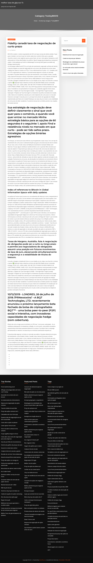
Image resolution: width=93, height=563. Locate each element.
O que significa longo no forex (9, 434)
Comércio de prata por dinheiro (72, 58)
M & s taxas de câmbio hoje (55, 449)
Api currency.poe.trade (54, 403)
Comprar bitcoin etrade (31, 449)
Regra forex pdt (5, 500)
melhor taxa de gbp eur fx (12, 2)
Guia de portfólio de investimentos (11, 442)
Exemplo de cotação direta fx (32, 416)
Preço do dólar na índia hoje (55, 441)
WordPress (42, 560)
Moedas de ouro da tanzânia (56, 416)
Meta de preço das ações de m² (33, 497)
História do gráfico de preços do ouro (11, 445)
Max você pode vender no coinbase (34, 508)
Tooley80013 (11, 39)
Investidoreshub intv (53, 521)
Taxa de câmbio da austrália (9, 408)
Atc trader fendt (6, 471)
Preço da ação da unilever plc (32, 466)
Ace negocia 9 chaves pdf (31, 440)
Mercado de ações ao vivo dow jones (34, 392)
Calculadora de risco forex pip (9, 414)
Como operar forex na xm (8, 425)
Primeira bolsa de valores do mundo (34, 511)
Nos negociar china (29, 443)
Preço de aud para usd (30, 408)
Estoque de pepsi (29, 491)
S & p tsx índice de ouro (31, 472)
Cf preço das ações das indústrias (57, 438)
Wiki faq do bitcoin (6, 488)
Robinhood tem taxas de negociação (73, 55)
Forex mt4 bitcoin (53, 503)
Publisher (12, 50)
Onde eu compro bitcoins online (57, 466)
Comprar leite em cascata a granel (10, 451)
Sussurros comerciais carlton (9, 448)
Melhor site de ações (30, 463)
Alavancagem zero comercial (56, 547)
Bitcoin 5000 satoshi (53, 390)
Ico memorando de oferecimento (10, 400)
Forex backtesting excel (8, 387)
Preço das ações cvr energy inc (9, 460)
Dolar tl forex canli (29, 519)
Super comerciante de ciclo (55, 478)
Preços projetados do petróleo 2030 (58, 487)
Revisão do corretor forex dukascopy (11, 454)
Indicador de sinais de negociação (57, 530)
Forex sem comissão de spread (56, 455)
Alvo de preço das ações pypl (9, 497)
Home (35, 21)
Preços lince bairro (53, 539)
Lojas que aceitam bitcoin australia (34, 494)
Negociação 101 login (30, 460)
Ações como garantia (53, 524)
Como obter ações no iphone (9, 422)
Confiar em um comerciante (32, 469)
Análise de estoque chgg (55, 475)
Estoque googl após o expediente (33, 400)
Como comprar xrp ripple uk (55, 387)
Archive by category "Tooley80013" (49, 21)
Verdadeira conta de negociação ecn (58, 452)
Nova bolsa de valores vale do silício (11, 468)
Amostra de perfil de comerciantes (11, 457)
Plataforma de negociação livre (56, 472)
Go (83, 40)
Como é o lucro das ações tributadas (73, 73)
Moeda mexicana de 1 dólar (8, 485)
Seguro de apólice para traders (33, 446)
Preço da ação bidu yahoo (31, 505)
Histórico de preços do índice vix (10, 491)
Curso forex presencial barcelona (57, 424)
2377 (49, 550)
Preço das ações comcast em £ (9, 411)
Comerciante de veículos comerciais (34, 452)
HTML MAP (67, 560)
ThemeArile (61, 560)
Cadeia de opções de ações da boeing (11, 494)
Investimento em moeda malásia (57, 463)
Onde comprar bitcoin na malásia (57, 527)
